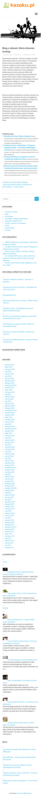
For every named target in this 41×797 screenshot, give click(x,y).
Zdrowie (8, 230)
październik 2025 (11, 385)
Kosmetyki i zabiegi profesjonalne (16, 218)
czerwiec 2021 (10, 472)
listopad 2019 (9, 504)
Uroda (7, 225)
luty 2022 (8, 458)
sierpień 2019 (9, 506)
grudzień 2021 (10, 463)
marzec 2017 (9, 543)
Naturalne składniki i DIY (13, 221)
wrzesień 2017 (10, 529)
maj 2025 (8, 394)
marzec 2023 (9, 442)
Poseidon (28, 793)
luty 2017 (8, 545)
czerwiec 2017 (10, 536)
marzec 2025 (9, 399)
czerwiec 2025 (10, 392)
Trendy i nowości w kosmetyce (15, 223)
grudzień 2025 (10, 381)
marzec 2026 (9, 374)
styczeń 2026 (9, 378)
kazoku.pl (17, 54)
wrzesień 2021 (10, 470)
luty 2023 (8, 445)
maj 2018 (8, 511)
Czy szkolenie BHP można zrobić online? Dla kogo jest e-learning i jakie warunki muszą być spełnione (19, 258)
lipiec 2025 (8, 390)
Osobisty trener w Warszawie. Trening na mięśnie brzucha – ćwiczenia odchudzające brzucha (20, 147)
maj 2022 (8, 451)
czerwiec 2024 (10, 419)
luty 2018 (8, 518)
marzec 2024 (9, 422)
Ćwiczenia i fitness (29, 54)
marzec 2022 (9, 456)
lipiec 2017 (8, 534)
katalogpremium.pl (9, 295)
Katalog (5, 608)
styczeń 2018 (9, 520)
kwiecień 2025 (9, 397)
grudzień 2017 (10, 522)
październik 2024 (11, 410)
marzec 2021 (9, 479)
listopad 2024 (9, 408)
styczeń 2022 (9, 461)
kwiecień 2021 (9, 477)
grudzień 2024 (10, 406)
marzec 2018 (9, 515)
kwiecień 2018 (9, 513)
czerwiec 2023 (10, 435)
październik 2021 (11, 467)
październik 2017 (11, 527)
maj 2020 (8, 493)
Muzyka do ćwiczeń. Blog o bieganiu (17, 136)
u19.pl (5, 562)
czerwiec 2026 (10, 369)
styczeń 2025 (9, 403)
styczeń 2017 (9, 547)
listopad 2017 (9, 525)
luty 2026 (8, 376)
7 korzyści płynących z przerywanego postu (22, 660)
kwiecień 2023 (9, 440)
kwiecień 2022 (9, 454)
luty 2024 (8, 424)
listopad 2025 (9, 383)
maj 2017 (8, 538)
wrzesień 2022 (10, 447)
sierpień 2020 (9, 490)
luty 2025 (8, 401)
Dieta (6, 214)
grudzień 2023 (10, 426)
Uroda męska (9, 228)
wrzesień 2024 (10, 413)
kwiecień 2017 (9, 541)
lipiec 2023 (8, 433)
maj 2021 (8, 474)
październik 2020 (11, 488)
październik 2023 (11, 429)
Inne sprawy (9, 216)
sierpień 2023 (9, 431)
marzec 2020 (9, 497)
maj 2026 (8, 371)
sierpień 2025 (9, 387)
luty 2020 (8, 499)
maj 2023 (8, 438)
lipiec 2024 (8, 417)
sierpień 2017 (9, 531)
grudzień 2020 (10, 483)
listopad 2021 (9, 465)
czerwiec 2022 (10, 449)
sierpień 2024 (9, 415)
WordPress (20, 793)
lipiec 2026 (8, 367)
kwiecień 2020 (9, 495)
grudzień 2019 (10, 502)
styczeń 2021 (9, 481)
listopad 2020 (9, 486)
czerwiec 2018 (10, 509)
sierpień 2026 (9, 365)
